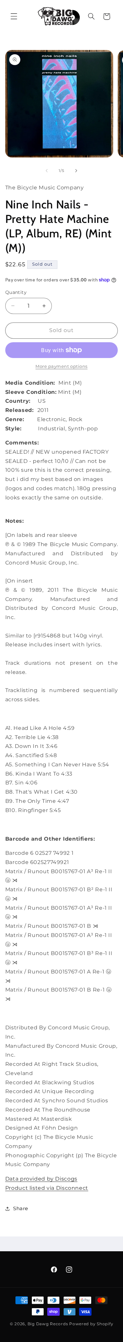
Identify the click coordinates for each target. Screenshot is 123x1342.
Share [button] (20, 1208)
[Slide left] (46, 170)
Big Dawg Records (48, 1324)
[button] (13, 16)
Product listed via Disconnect (46, 1188)
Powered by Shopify (91, 1324)
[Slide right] (76, 170)
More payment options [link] (61, 366)
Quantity (16, 292)
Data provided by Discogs (41, 1179)
